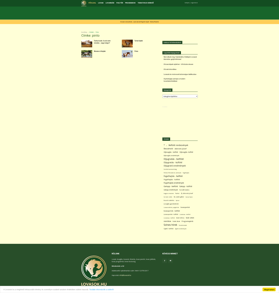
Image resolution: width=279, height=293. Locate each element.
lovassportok (185, 207)
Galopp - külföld (185, 186)
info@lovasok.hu (125, 275)
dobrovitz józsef (180, 149)
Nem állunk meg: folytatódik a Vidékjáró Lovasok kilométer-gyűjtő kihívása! (180, 58)
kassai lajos (189, 197)
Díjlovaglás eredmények (171, 155)
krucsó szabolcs (169, 200)
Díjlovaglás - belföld (171, 152)
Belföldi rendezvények (178, 145)
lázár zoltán (190, 218)
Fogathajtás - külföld (172, 179)
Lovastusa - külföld (169, 218)
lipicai (177, 200)
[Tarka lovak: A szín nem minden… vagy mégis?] (86, 43)
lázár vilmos (180, 218)
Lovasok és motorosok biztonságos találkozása (180, 74)
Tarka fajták (138, 41)
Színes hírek (170, 225)
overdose (167, 221)
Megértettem (269, 289)
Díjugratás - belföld (174, 159)
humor (177, 193)
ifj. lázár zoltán (168, 197)
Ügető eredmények (180, 229)
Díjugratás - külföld (173, 162)
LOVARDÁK (110, 3)
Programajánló (187, 221)
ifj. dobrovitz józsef (187, 193)
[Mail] (170, 261)
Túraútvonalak (183, 225)
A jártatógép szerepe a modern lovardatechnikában (174, 80)
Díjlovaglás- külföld (186, 152)
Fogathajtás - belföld (173, 176)
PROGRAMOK (130, 3)
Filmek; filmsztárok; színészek (172, 173)
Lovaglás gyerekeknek (171, 204)
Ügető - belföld (168, 229)
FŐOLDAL (92, 3)
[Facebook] (164, 261)
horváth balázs (184, 190)
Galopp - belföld (171, 186)
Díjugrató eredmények (175, 166)
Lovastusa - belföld (185, 214)
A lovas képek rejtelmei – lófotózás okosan (178, 64)
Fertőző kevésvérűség (170, 169)
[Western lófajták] (86, 54)
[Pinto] (127, 54)
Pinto (136, 51)
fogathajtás (186, 173)
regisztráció (194, 2)
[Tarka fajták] (127, 43)
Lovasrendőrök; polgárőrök (171, 207)
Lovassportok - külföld (171, 214)
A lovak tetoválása (170, 69)
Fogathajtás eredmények (174, 183)
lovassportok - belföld (172, 211)
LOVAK (101, 3)
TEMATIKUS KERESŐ (146, 3)
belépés (187, 2)
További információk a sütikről (101, 290)
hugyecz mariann (169, 193)
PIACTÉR (119, 3)
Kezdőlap (84, 32)
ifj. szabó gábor (179, 197)
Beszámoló (168, 148)
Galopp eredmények (171, 190)
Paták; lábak (176, 221)
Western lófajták (99, 51)
